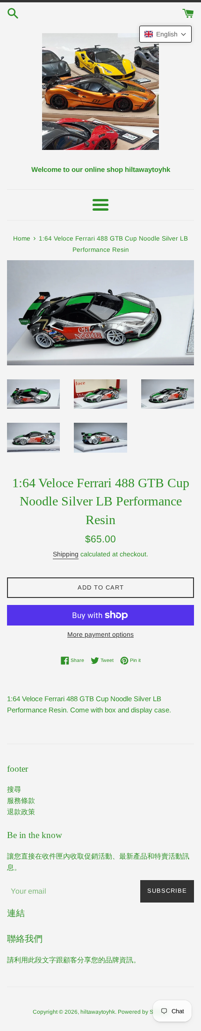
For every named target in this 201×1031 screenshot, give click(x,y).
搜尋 (14, 789)
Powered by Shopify (143, 1012)
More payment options (100, 634)
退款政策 (21, 812)
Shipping (66, 554)
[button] (165, 34)
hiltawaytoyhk (97, 1012)
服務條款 (21, 800)
